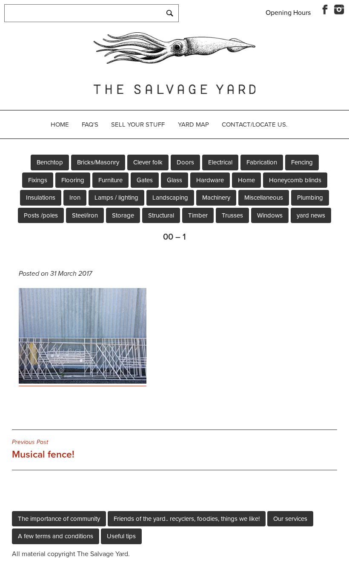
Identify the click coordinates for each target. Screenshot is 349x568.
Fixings (37, 180)
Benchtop (50, 162)
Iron (74, 197)
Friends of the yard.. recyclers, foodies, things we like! (187, 519)
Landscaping (170, 197)
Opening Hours (288, 12)
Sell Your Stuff (138, 124)
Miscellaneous (263, 197)
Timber (198, 215)
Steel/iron (85, 215)
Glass (174, 180)
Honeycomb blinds (295, 180)
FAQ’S (90, 124)
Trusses (232, 215)
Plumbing (310, 197)
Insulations (40, 197)
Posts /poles (41, 215)
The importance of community (59, 519)
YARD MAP (193, 124)
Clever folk (148, 162)
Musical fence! (43, 449)
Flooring (72, 180)
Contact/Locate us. (254, 124)
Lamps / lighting (116, 197)
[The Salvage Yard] (174, 61)
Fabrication (261, 162)
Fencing (302, 162)
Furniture (110, 180)
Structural (161, 215)
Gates (145, 180)
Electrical (220, 162)
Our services (290, 519)
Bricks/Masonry (98, 162)
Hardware (210, 180)
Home (60, 124)
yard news (311, 215)
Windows (270, 215)
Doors (185, 162)
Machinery (216, 197)
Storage (123, 215)
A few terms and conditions (55, 536)
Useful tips (121, 536)
